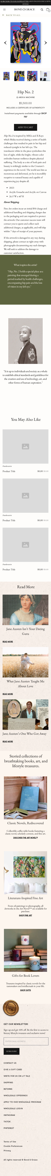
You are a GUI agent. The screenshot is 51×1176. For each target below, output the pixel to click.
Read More (8, 642)
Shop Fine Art (25, 915)
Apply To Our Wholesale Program (22, 1102)
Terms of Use (10, 1142)
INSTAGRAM (9, 1115)
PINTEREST (9, 1128)
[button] (4, 9)
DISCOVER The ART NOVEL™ (25, 838)
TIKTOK (7, 1122)
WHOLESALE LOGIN (13, 1108)
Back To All (13, 15)
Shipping (8, 1082)
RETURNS (8, 1089)
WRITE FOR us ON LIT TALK (17, 1076)
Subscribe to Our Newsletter (15, 1)
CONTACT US (10, 1063)
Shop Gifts (25, 990)
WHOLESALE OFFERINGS (16, 1095)
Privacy (7, 1150)
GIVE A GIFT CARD (13, 1069)
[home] (23, 9)
